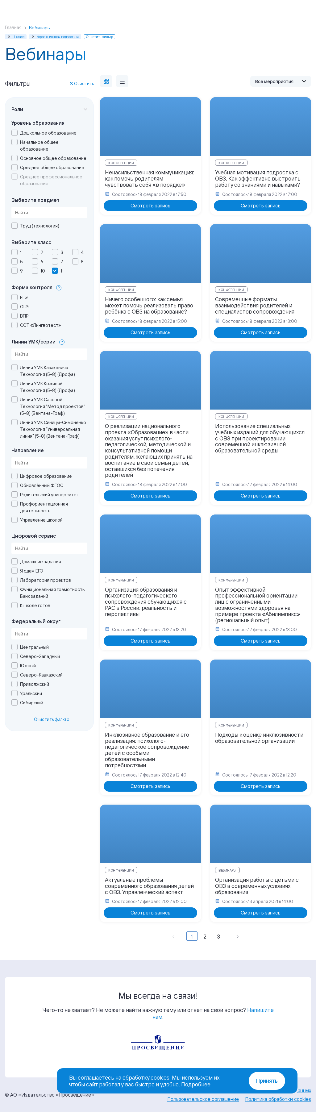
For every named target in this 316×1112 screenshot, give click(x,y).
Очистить (84, 83)
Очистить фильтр (51, 719)
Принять (267, 1080)
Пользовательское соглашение (203, 1099)
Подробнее (195, 1084)
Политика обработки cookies (278, 1099)
